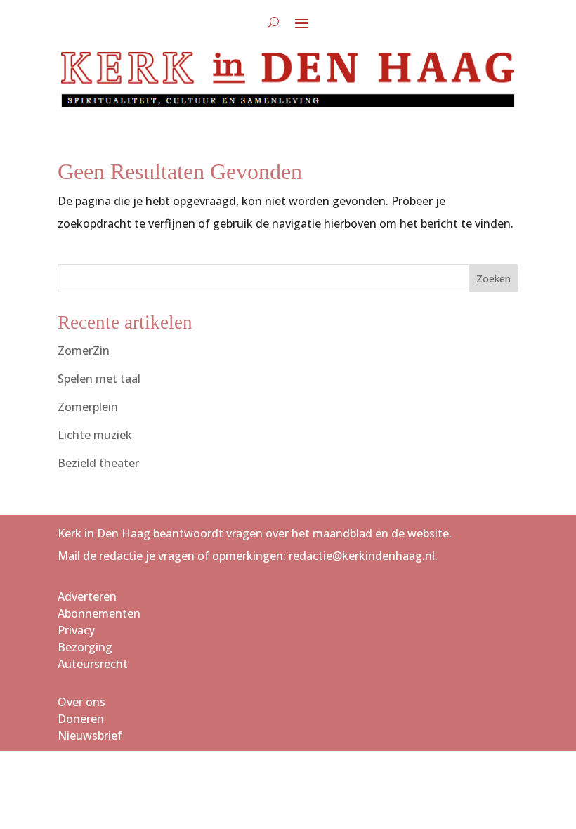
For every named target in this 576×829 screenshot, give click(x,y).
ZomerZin (84, 350)
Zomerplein (88, 406)
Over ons (81, 702)
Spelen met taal (99, 378)
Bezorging (85, 647)
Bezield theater (98, 463)
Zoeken (493, 278)
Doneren (81, 718)
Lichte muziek (95, 435)
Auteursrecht (93, 664)
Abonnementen (99, 613)
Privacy (76, 630)
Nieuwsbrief (90, 735)
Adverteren (87, 596)
